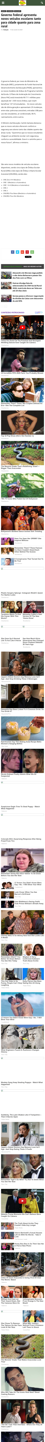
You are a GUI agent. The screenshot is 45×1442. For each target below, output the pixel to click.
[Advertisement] (22, 72)
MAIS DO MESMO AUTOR (32, 266)
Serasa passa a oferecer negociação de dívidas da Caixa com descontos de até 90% (28, 298)
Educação (18, 11)
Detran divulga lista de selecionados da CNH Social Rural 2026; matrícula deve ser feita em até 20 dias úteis (27, 287)
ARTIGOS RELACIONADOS (13, 266)
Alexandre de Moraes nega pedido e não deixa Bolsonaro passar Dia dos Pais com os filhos (28, 275)
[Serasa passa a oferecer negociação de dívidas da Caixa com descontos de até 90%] (6, 298)
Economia (10, 11)
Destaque (4, 288)
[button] (42, 3)
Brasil (3, 11)
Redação (5, 30)
